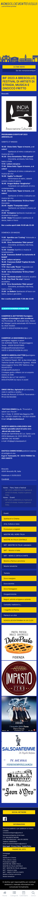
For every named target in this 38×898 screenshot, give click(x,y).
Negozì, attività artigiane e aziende (17, 599)
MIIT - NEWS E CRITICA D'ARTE (16, 556)
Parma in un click (10, 615)
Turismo (7, 573)
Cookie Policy (26, 846)
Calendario (24, 896)
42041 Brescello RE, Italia (11, 471)
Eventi (6, 513)
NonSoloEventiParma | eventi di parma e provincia (19, 6)
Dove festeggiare (10, 589)
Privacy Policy (16, 846)
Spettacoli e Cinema (11, 519)
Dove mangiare (9, 578)
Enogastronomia (10, 594)
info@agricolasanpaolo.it (16, 441)
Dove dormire (9, 584)
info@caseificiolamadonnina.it (13, 348)
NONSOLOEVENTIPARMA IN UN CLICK (18, 620)
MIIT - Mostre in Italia (12, 550)
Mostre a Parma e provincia (14, 561)
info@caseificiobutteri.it (11, 370)
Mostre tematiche (10, 566)
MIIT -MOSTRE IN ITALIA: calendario (17, 545)
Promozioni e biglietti (12, 529)
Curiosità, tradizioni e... (12, 605)
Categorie (14, 896)
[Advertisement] (19, 31)
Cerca (33, 896)
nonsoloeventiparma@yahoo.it (13, 833)
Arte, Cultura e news (11, 524)
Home (4, 896)
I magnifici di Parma (11, 610)
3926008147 (13, 841)
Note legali (6, 846)
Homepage (6, 853)
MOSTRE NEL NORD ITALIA (14, 534)
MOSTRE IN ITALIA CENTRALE (15, 540)
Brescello (5, 94)
